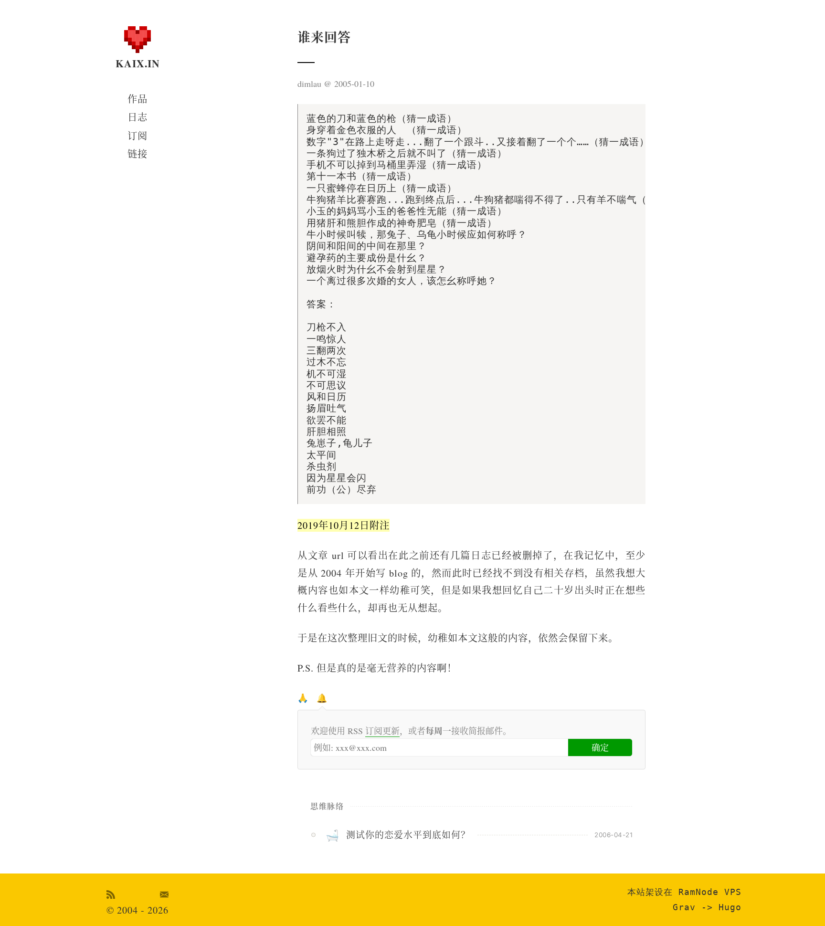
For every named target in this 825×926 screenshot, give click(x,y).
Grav (684, 907)
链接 (137, 153)
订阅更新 (382, 731)
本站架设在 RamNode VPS (684, 892)
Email (164, 894)
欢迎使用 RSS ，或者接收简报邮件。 (411, 731)
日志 (137, 117)
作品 (137, 99)
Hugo (730, 907)
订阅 (137, 135)
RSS (111, 894)
